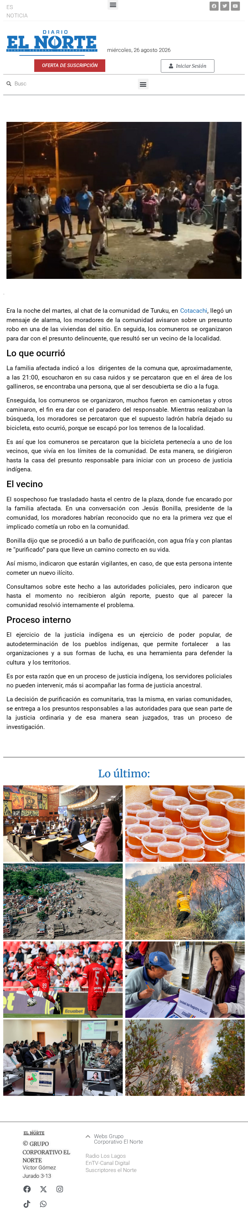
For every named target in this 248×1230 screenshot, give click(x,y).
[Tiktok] (26, 1203)
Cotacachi (193, 310)
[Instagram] (59, 1189)
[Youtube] (235, 6)
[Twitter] (224, 6)
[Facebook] (214, 6)
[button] (143, 84)
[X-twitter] (43, 1189)
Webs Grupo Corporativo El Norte (118, 1139)
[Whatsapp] (43, 1203)
